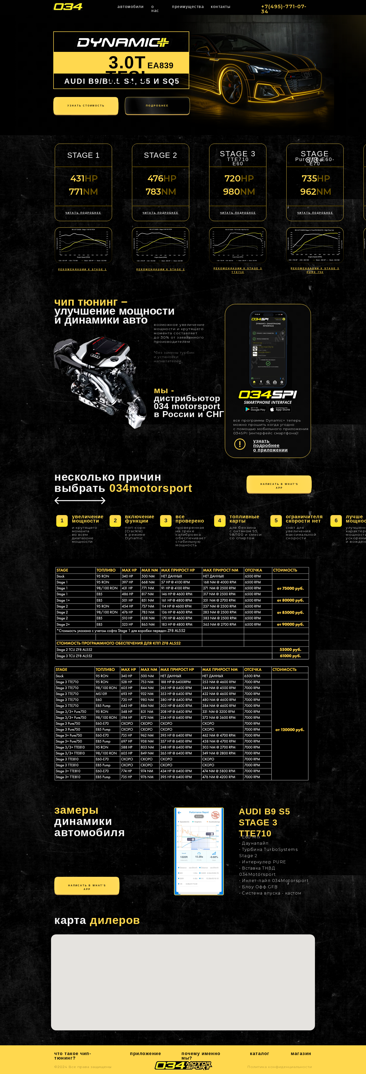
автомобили (131, 6)
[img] (67, 6)
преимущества (188, 6)
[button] (161, 213)
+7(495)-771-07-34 (284, 8)
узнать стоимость (86, 105)
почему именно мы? (201, 1056)
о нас (155, 8)
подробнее (157, 105)
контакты (221, 6)
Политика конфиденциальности (279, 1067)
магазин (301, 1053)
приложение (145, 1053)
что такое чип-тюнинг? (72, 1056)
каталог (260, 1053)
